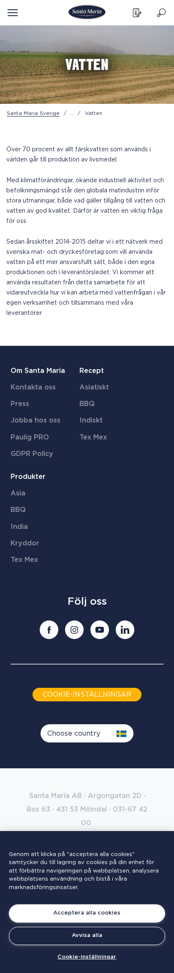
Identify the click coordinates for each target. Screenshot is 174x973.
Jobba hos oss (35, 420)
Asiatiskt (94, 387)
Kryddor (25, 543)
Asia (18, 493)
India (19, 526)
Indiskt (91, 420)
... (72, 113)
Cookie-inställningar (86, 957)
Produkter (28, 476)
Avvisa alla (87, 935)
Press (20, 403)
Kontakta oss (33, 387)
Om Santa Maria (38, 370)
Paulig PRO (30, 437)
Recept (91, 370)
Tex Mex (93, 437)
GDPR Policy (32, 453)
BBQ (87, 403)
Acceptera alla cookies (86, 913)
